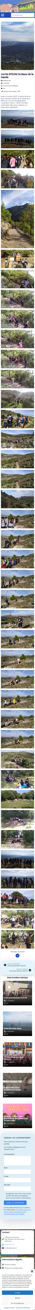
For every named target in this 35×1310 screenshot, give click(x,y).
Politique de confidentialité (23, 1307)
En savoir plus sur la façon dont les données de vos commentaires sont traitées (17, 1212)
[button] (32, 1271)
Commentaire (9, 1154)
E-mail (6, 1176)
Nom (5, 1168)
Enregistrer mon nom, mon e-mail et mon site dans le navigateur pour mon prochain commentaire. (18, 1196)
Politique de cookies (9, 1307)
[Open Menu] (2, 15)
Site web (7, 1185)
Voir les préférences (17, 1303)
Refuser (17, 1298)
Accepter (17, 1293)
